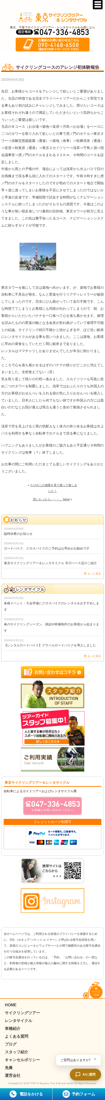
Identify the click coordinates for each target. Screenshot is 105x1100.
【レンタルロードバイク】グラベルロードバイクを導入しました (50, 645)
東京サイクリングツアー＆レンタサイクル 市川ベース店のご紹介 (50, 563)
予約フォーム (83, 1094)
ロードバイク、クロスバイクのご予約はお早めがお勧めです (47, 548)
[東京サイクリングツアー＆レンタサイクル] (52, 17)
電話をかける (31, 1094)
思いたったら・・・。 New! (51, 499)
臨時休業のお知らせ (18, 534)
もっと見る (94, 573)
